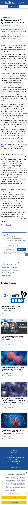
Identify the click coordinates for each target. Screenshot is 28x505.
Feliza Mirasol (7, 373)
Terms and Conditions (14, 461)
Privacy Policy (14, 459)
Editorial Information (14, 454)
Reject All (14, 498)
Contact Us (14, 456)
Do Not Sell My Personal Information (14, 457)
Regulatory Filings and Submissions (11, 272)
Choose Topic (12, 6)
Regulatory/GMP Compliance (9, 262)
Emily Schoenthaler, (9, 342)
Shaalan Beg (23, 342)
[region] (14, 487)
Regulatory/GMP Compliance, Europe (11, 270)
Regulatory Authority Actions (9, 267)
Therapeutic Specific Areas (9, 264)
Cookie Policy (13, 490)
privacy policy (8, 253)
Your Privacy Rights (14, 463)
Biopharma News (6, 275)
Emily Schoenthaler (8, 310)
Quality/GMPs (21, 262)
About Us (14, 450)
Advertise (14, 452)
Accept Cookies (14, 502)
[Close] (26, 472)
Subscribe (20, 249)
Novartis (8, 225)
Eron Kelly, (16, 342)
